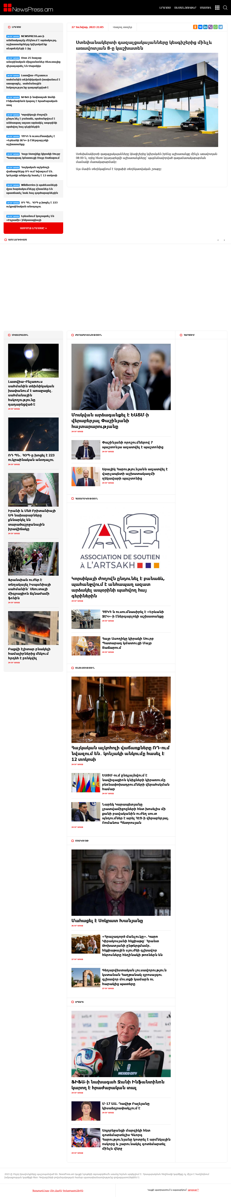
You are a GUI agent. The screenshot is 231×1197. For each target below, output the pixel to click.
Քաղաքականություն (88, 335)
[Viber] (210, 27)
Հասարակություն (86, 498)
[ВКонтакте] (200, 27)
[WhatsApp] (215, 27)
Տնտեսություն (85, 667)
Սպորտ (79, 1002)
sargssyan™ (193, 1190)
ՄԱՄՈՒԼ (206, 7)
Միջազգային (20, 335)
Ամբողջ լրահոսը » (33, 228)
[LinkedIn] (205, 27)
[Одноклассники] (195, 27)
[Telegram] (220, 27)
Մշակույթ (82, 840)
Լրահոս (16, 27)
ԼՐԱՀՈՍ (165, 7)
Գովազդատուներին (73, 1190)
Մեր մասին (56, 1190)
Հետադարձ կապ (40, 1190)
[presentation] (218, 240)
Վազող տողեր (122, 27)
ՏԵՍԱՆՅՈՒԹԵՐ (185, 7)
